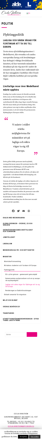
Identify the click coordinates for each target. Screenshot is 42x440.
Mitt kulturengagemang (16, 388)
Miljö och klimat (10, 300)
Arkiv (10, 374)
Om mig (11, 392)
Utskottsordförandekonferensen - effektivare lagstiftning (21, 319)
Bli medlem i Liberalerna (16, 357)
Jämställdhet (9, 237)
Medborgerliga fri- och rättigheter (18, 250)
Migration (7, 256)
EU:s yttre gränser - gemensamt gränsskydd (21, 274)
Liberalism (7, 244)
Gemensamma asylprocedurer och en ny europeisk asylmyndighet (22, 279)
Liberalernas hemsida (15, 353)
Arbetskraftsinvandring (12, 261)
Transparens (8, 313)
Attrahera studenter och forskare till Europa (20, 265)
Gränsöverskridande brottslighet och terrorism (18, 230)
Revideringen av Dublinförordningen (18, 290)
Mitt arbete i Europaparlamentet (19, 384)
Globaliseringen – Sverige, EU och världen (18, 224)
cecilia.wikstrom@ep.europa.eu (21, 426)
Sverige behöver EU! (11, 306)
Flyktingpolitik (9, 270)
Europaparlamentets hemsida (18, 349)
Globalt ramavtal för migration (15, 294)
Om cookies (35, 437)
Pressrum (12, 370)
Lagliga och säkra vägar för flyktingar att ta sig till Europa (22, 285)
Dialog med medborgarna (14, 218)
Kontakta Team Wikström (17, 367)
